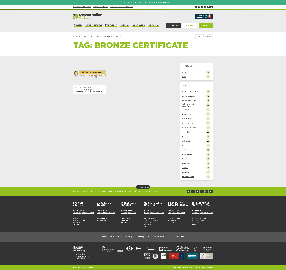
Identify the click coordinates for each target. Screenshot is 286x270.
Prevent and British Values (158, 237)
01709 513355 (149, 210)
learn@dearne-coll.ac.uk (154, 213)
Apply (206, 25)
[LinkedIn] (202, 7)
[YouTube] (208, 7)
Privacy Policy (200, 267)
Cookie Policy (187, 267)
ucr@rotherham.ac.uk (176, 213)
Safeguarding (179, 237)
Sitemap (210, 267)
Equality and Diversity (134, 237)
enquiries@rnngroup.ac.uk (83, 213)
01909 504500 (126, 210)
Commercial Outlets (100, 7)
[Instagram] (205, 7)
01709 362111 (78, 210)
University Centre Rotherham (121, 7)
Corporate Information (83, 191)
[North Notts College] (131, 203)
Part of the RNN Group (82, 7)
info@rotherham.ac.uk (106, 213)
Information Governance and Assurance (113, 191)
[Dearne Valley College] (87, 16)
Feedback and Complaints (146, 191)
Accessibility (176, 267)
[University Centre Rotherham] (178, 203)
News (98, 36)
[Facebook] (196, 7)
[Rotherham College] (107, 203)
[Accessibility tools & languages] (204, 16)
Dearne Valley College (84, 36)
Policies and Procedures (111, 237)
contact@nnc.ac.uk (128, 213)
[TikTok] (211, 7)
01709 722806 (174, 210)
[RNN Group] (83, 203)
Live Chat (173, 25)
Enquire (189, 25)
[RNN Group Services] (202, 203)
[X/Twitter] (199, 7)
